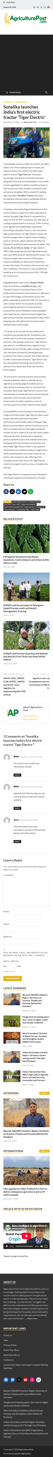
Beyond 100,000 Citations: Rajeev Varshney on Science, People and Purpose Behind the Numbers (35, 1000)
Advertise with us (12, 1355)
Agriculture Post (30, 122)
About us (8, 1335)
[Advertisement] (26, 61)
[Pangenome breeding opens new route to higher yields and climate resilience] (11, 1017)
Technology (9, 510)
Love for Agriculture (22, 1453)
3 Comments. (44, 122)
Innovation (29, 507)
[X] (19, 1379)
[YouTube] (25, 1379)
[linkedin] (34, 7)
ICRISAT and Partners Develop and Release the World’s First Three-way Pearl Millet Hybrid (25, 656)
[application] (26, 1236)
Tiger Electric (23, 510)
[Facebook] (6, 1379)
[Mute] (41, 1246)
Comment (9, 875)
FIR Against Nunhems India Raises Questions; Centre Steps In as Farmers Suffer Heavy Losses (26, 559)
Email (7, 924)
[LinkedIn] (12, 1379)
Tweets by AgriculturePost (15, 1256)
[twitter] (38, 7)
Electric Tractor (12, 504)
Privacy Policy (10, 1345)
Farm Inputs (8, 102)
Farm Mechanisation (13, 507)
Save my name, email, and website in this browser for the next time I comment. (25, 954)
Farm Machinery (21, 102)
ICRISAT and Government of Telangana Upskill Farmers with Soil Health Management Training (23, 608)
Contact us (9, 1359)
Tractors (35, 510)
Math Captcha (11, 961)
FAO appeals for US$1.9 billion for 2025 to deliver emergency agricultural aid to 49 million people (25, 1191)
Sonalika (40, 507)
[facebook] (41, 7)
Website (7, 937)
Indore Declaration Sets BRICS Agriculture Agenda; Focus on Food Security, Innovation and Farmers (35, 1075)
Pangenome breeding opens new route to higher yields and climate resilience (35, 1019)
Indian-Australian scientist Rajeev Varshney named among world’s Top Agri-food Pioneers (35, 1056)
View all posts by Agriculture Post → (31, 717)
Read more (32, 1318)
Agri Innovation (19, 502)
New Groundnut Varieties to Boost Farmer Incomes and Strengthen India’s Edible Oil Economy (34, 1037)
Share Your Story (11, 1350)
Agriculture (34, 502)
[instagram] (44, 7)
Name (7, 912)
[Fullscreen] (46, 1246)
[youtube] (48, 7)
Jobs (6, 1340)
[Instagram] (32, 1379)
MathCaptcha (12, 971)
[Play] (7, 1246)
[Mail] (38, 1379)
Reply (17, 775)
